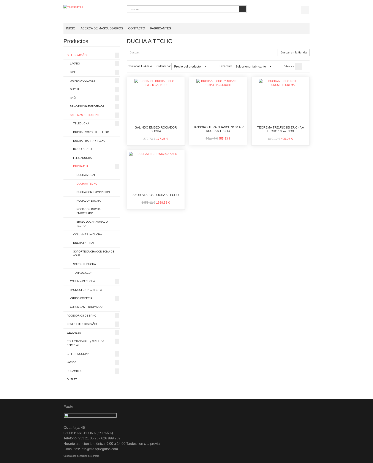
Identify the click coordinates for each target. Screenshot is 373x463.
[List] (306, 66)
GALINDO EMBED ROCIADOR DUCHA (156, 129)
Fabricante (226, 66)
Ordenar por (163, 66)
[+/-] (213, 66)
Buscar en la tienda (293, 52)
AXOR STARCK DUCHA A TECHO (156, 195)
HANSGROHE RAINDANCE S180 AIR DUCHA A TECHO (218, 129)
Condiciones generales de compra (81, 456)
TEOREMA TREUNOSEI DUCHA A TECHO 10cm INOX (280, 129)
